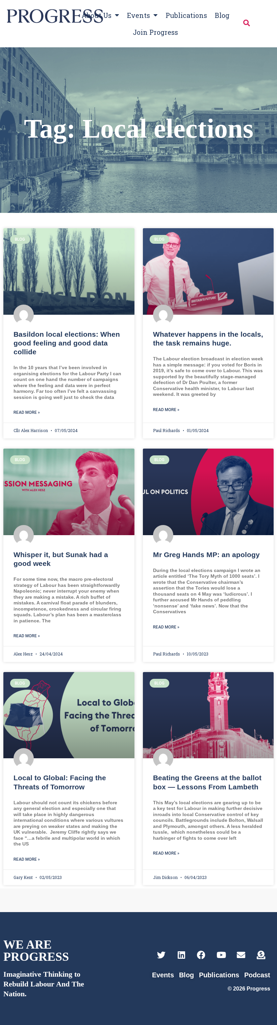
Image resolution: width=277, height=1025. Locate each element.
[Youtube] (221, 955)
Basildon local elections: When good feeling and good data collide (67, 343)
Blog (222, 15)
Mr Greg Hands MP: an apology (206, 554)
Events (138, 15)
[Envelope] (241, 955)
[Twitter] (161, 955)
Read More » (27, 412)
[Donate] (261, 955)
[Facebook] (201, 955)
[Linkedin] (181, 955)
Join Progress (155, 32)
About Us (96, 15)
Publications (186, 15)
